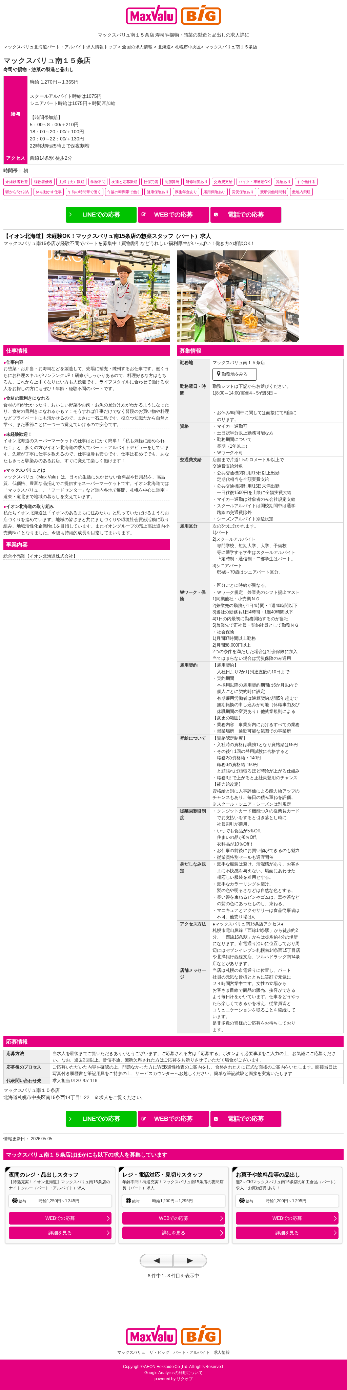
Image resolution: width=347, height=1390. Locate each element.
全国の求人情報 (137, 47)
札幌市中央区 (188, 47)
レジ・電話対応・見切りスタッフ (162, 1175)
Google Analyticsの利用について (173, 1372)
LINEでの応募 (101, 214)
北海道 (164, 47)
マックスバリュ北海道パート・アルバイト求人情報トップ (60, 47)
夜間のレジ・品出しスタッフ (44, 1175)
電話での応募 (246, 214)
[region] (60, 1205)
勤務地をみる (235, 374)
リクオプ (184, 1378)
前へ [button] (157, 1261)
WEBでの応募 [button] (60, 1218)
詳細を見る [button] (60, 1232)
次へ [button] (190, 1261)
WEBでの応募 (173, 214)
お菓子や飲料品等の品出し (268, 1175)
